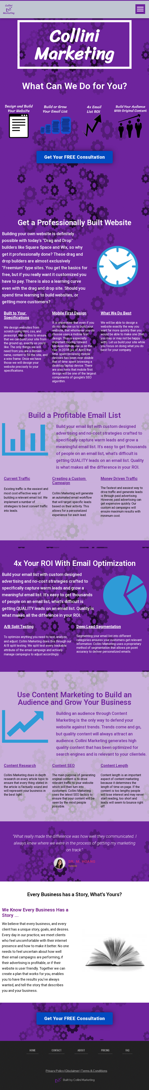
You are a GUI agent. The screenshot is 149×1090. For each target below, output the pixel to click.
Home (32, 1050)
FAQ (127, 1050)
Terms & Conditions (94, 1071)
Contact (57, 1050)
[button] (74, 157)
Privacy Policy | (56, 1071)
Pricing (105, 1050)
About (81, 1050)
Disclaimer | (73, 1071)
